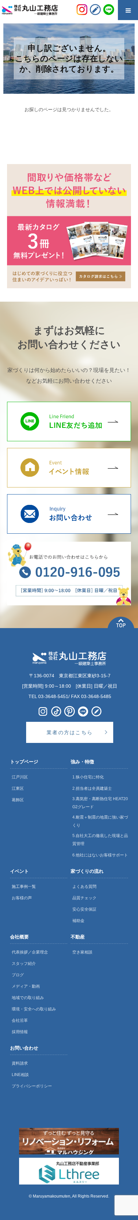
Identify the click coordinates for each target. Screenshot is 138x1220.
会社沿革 (20, 1020)
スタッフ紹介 (24, 963)
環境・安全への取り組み (34, 1009)
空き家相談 (82, 952)
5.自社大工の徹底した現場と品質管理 (100, 839)
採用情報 (20, 1032)
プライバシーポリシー (32, 1086)
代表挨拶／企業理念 (30, 952)
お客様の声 (22, 898)
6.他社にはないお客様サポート (100, 855)
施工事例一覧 (24, 886)
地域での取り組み (28, 997)
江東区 (18, 788)
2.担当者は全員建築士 (92, 788)
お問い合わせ (24, 1048)
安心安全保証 (84, 909)
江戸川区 (20, 777)
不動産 (78, 936)
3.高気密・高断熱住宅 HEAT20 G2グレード (100, 802)
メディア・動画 (26, 986)
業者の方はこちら (70, 732)
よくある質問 (84, 886)
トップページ (24, 761)
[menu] (128, 10)
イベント (19, 871)
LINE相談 (20, 1074)
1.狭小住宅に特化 (88, 777)
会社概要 (19, 936)
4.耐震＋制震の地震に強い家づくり (100, 821)
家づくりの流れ (87, 871)
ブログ (18, 975)
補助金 (78, 920)
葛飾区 (18, 799)
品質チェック (84, 898)
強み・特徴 (82, 761)
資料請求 (20, 1063)
